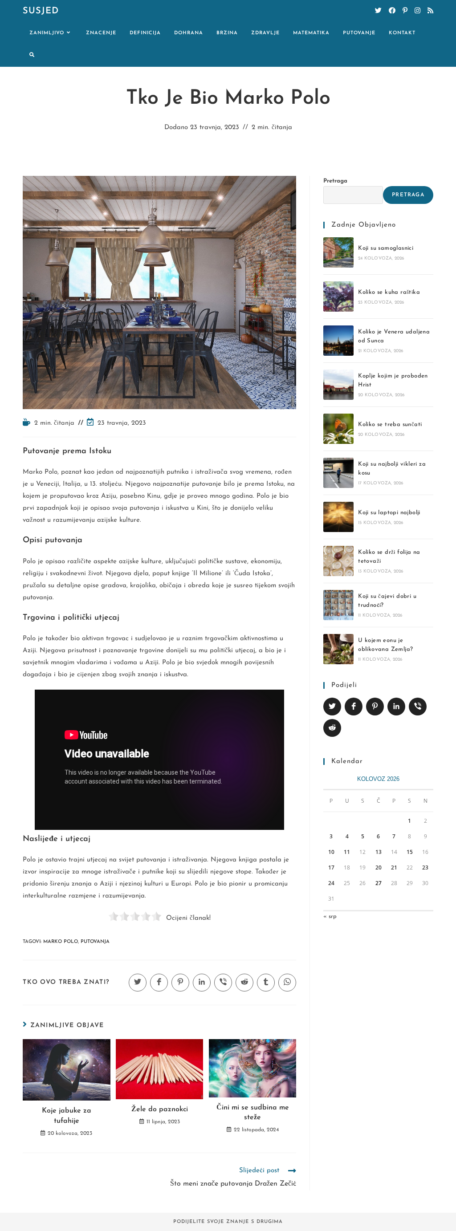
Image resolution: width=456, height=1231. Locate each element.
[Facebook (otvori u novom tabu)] (392, 11)
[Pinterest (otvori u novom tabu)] (405, 11)
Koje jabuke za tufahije (66, 1115)
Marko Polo (60, 941)
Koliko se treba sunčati (390, 424)
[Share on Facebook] (353, 706)
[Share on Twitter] (332, 706)
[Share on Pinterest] (375, 706)
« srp (330, 916)
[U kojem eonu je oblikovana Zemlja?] (338, 649)
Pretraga (335, 181)
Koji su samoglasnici (385, 248)
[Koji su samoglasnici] (338, 252)
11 (347, 852)
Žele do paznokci (159, 1109)
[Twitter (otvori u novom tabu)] (378, 11)
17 (331, 867)
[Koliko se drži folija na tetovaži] (338, 561)
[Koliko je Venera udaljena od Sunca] (338, 340)
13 (378, 852)
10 (331, 852)
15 (410, 852)
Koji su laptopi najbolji (389, 513)
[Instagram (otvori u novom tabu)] (417, 11)
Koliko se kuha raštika (389, 292)
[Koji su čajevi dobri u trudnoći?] (338, 605)
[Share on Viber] (418, 706)
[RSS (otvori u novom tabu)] (430, 11)
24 (331, 883)
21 (394, 867)
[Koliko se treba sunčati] (338, 429)
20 (378, 867)
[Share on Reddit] (332, 728)
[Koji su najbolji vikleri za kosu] (338, 473)
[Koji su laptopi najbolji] (338, 517)
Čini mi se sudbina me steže (252, 1112)
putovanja (95, 941)
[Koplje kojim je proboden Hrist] (338, 385)
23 (425, 867)
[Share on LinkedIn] (396, 706)
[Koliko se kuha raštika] (338, 296)
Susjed (41, 11)
